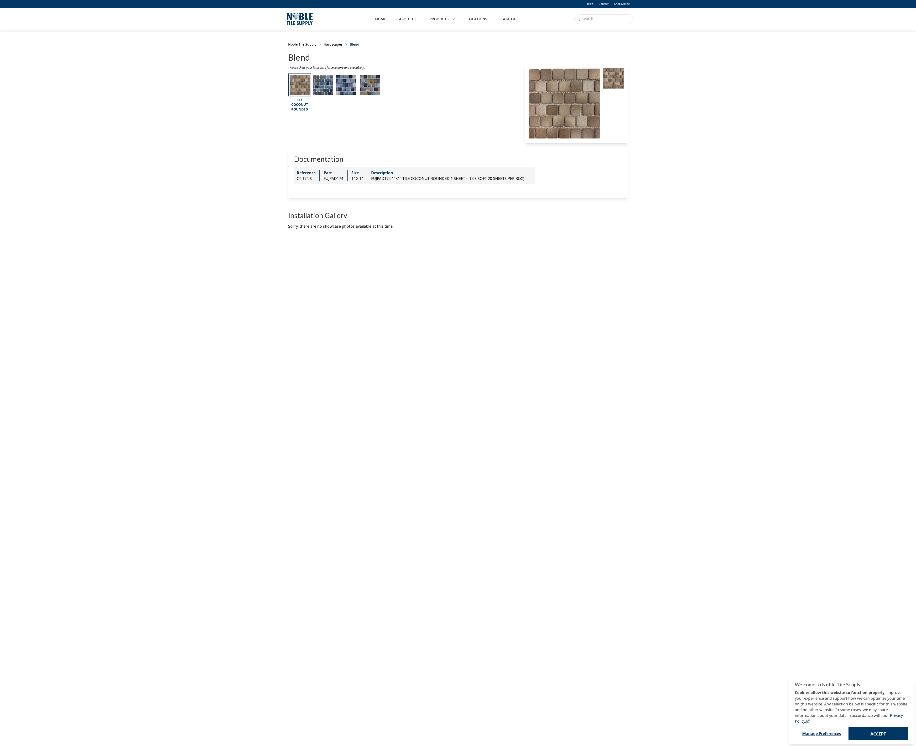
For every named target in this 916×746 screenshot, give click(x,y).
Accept (878, 734)
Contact (604, 3)
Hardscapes (333, 44)
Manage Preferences (821, 733)
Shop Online (622, 3)
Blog (590, 3)
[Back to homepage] (299, 18)
